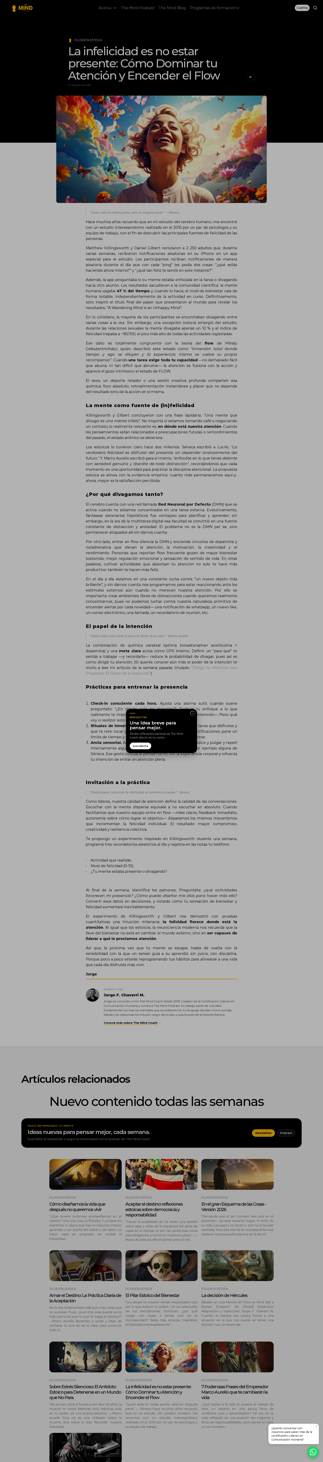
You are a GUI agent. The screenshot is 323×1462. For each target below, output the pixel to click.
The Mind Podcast (138, 8)
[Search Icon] (315, 8)
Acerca (105, 8)
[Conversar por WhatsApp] (313, 1452)
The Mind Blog (172, 8)
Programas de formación (213, 8)
